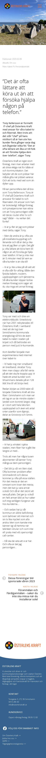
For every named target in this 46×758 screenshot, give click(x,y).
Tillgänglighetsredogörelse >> (14, 744)
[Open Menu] (40, 6)
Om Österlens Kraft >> (11, 735)
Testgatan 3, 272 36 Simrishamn (22, 699)
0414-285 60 (14, 702)
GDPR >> (5, 741)
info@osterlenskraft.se (18, 704)
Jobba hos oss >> (9, 738)
